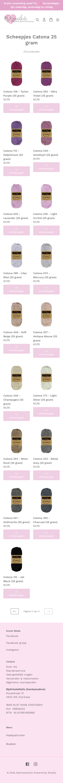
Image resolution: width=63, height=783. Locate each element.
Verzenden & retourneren (22, 678)
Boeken (11, 744)
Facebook (12, 635)
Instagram (12, 649)
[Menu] (57, 19)
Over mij (12, 666)
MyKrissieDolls (24, 772)
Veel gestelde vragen (19, 674)
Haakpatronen (15, 735)
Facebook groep (16, 642)
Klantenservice (15, 670)
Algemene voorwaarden (21, 682)
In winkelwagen (16, 108)
